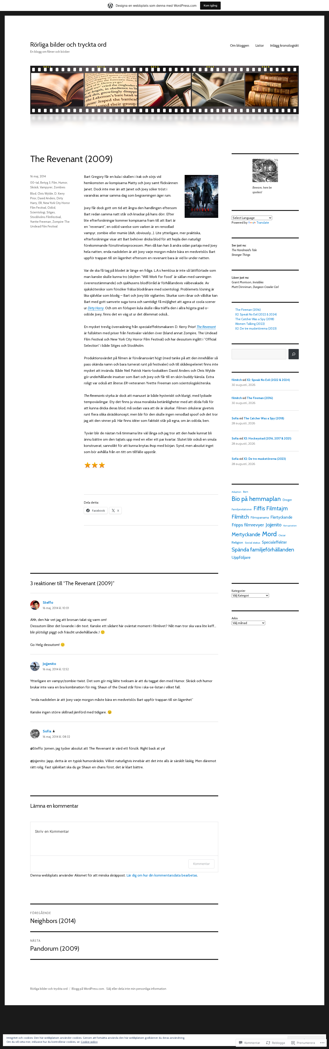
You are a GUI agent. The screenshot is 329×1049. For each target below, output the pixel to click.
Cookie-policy (89, 1041)
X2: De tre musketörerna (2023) (256, 328)
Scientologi (37, 212)
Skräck (34, 187)
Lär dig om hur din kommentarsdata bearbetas (161, 875)
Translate (262, 222)
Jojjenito (49, 664)
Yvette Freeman (40, 221)
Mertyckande (246, 534)
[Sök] (293, 354)
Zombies (59, 187)
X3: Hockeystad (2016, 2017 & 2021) (267, 438)
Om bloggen (239, 45)
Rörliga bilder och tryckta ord (68, 44)
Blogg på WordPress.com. (88, 988)
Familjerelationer (242, 509)
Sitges (51, 212)
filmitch (237, 380)
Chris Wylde (45, 193)
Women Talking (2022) (250, 324)
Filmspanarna (260, 517)
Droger (287, 500)
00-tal (34, 182)
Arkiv (235, 618)
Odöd (51, 207)
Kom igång (210, 5)
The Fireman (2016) (248, 309)
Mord (269, 534)
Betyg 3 (45, 182)
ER (40, 203)
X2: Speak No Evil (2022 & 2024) (256, 314)
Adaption (236, 491)
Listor (259, 45)
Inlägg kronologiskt (284, 45)
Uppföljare (241, 557)
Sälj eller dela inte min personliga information (136, 988)
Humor (62, 182)
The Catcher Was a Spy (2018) (254, 319)
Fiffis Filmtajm (271, 508)
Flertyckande (281, 517)
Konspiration (290, 525)
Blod (33, 193)
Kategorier (238, 591)
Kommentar (201, 864)
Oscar (282, 535)
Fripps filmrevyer (248, 525)
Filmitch (240, 517)
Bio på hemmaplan (256, 498)
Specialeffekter (274, 542)
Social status (252, 542)
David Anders (46, 198)
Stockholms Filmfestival (45, 217)
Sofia (47, 731)
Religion (237, 542)
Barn (245, 491)
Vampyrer (46, 187)
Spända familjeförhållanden (263, 549)
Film (54, 182)
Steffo (48, 602)
